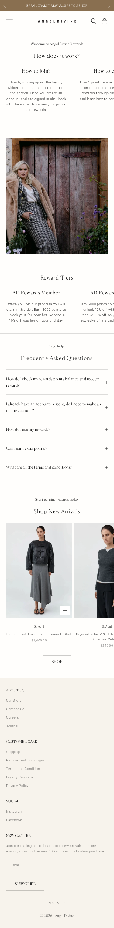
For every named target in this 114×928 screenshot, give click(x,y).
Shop (57, 661)
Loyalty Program (19, 777)
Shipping (13, 752)
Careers (12, 717)
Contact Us (15, 709)
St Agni (39, 626)
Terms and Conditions (24, 769)
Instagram (14, 811)
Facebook (14, 820)
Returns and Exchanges (25, 760)
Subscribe (25, 883)
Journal (12, 726)
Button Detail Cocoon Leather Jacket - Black (39, 634)
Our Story (14, 700)
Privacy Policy (17, 786)
